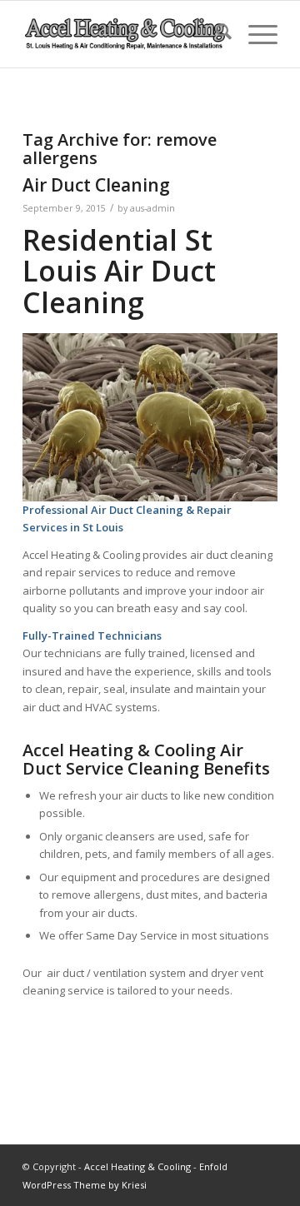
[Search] (215, 34)
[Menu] (255, 34)
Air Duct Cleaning (96, 185)
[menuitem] (215, 34)
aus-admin (152, 208)
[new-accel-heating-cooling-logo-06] (124, 34)
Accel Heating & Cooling (137, 1166)
